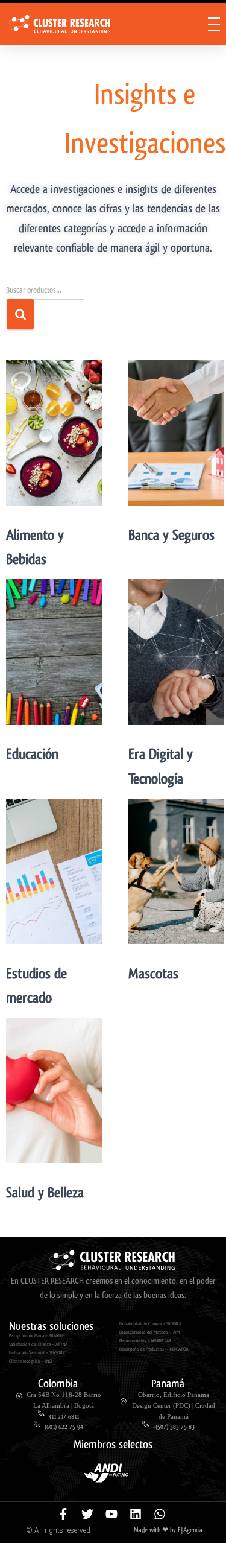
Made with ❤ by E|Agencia (168, 1530)
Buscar (20, 314)
